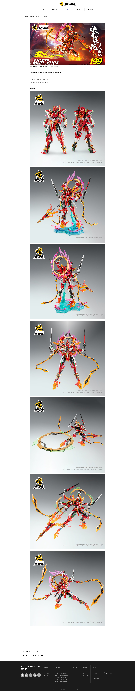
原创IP (79, 9)
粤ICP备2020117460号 (79, 689)
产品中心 (66, 9)
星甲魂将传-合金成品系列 (61, 673)
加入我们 (85, 675)
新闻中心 (46, 675)
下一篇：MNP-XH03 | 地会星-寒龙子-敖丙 (32, 655)
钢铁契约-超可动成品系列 (61, 682)
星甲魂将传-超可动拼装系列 (61, 675)
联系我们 (90, 9)
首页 (43, 9)
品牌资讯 (54, 9)
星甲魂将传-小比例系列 (60, 677)
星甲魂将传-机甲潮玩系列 (61, 679)
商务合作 (85, 673)
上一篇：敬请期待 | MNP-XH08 (29, 652)
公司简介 (46, 673)
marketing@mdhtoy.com (102, 673)
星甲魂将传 (76, 673)
